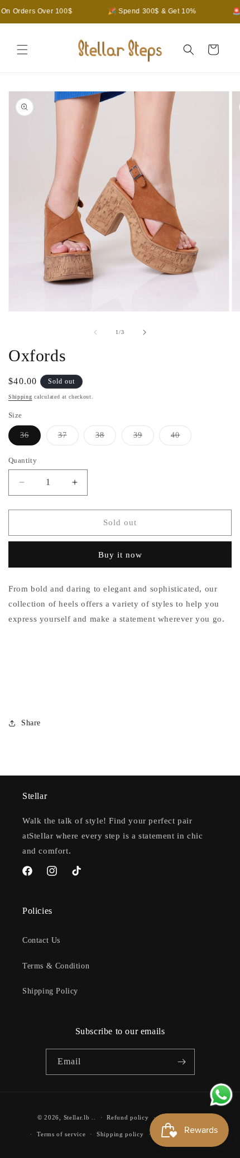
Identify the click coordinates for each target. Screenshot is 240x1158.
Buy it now (120, 554)
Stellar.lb (77, 1117)
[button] (22, 49)
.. (93, 1117)
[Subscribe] (182, 1062)
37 (68, 437)
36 (30, 437)
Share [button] (31, 723)
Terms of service (61, 1134)
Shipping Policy (50, 991)
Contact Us (41, 940)
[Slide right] (144, 332)
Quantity (22, 460)
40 (181, 437)
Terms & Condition (55, 966)
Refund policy (127, 1117)
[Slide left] (95, 332)
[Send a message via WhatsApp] (221, 1095)
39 (143, 437)
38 (105, 437)
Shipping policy (120, 1134)
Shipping (20, 397)
